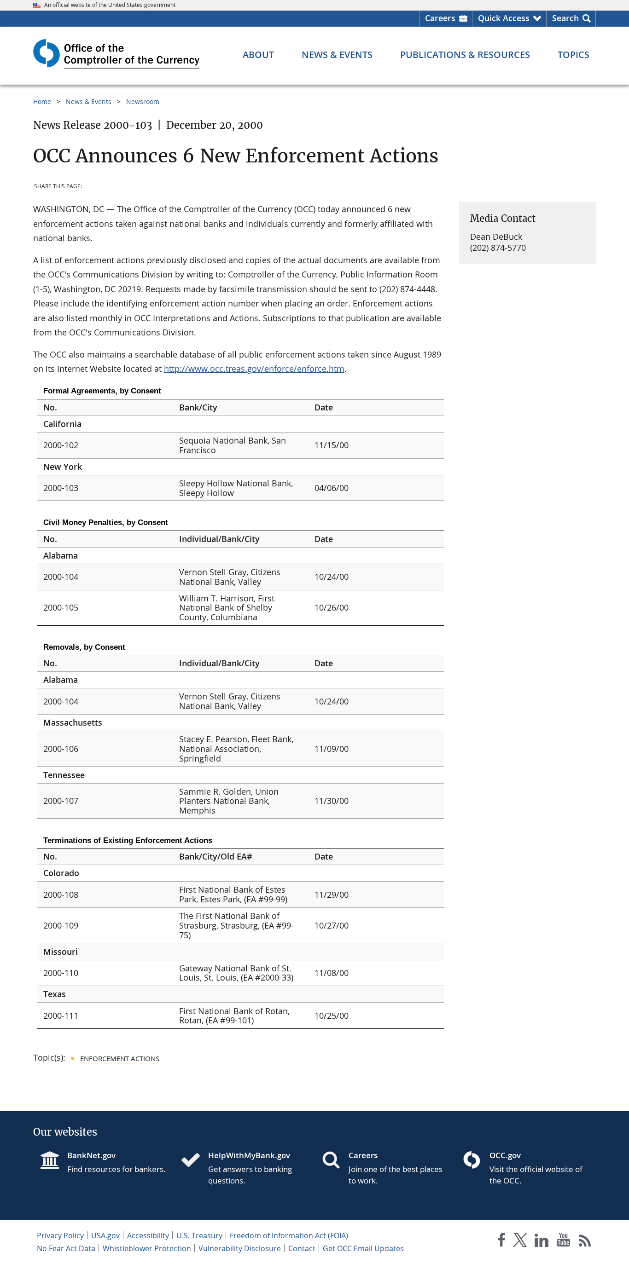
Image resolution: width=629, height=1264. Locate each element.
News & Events (88, 101)
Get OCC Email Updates (363, 1248)
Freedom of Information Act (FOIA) (289, 1235)
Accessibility (148, 1235)
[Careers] (335, 1160)
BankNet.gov (91, 1155)
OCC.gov (505, 1155)
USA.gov (105, 1235)
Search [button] (565, 17)
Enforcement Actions (119, 1058)
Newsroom (142, 101)
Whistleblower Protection (147, 1248)
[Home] (194, 1160)
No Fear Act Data (66, 1248)
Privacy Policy (60, 1235)
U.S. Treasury (199, 1235)
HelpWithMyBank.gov (249, 1155)
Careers (440, 17)
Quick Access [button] (504, 17)
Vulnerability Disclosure (239, 1248)
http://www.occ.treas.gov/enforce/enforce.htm (254, 368)
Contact (301, 1248)
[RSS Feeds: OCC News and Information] (585, 1242)
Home (42, 101)
